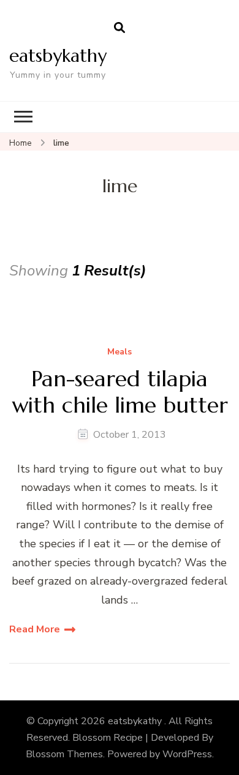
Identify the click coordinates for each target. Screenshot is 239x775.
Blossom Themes (64, 754)
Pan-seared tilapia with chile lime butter (120, 391)
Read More (34, 629)
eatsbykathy (58, 55)
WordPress (187, 754)
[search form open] (119, 28)
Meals (119, 352)
